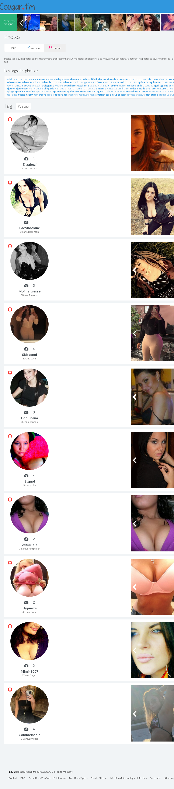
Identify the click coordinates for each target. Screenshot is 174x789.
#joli (30, 88)
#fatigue (102, 85)
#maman (78, 88)
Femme (56, 48)
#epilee (59, 85)
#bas (50, 79)
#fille (139, 85)
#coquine (139, 82)
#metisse (112, 88)
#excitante (82, 85)
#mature (101, 88)
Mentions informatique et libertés (128, 778)
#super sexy (119, 94)
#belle (83, 79)
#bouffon (133, 79)
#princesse (59, 91)
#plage (10, 91)
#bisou (102, 79)
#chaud (36, 82)
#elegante (48, 85)
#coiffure (98, 82)
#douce (26, 85)
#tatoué (140, 94)
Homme (35, 48)
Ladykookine (29, 228)
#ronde (143, 91)
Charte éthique (99, 778)
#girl (156, 85)
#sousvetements (88, 94)
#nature (151, 88)
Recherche (155, 778)
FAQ (22, 778)
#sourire (73, 94)
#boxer (143, 79)
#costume (166, 82)
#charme (26, 82)
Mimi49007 (29, 671)
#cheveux (68, 82)
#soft (42, 94)
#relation (109, 91)
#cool (120, 82)
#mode (141, 88)
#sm (36, 94)
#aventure (41, 79)
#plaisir (19, 91)
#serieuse (12, 94)
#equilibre (70, 85)
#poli (38, 91)
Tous (13, 48)
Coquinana (29, 418)
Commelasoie (29, 735)
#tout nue (164, 94)
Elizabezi (29, 164)
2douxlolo (30, 545)
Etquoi (29, 481)
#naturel (161, 88)
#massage (89, 88)
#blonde (111, 79)
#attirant (29, 79)
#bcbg (57, 79)
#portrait (47, 91)
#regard (98, 91)
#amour (18, 79)
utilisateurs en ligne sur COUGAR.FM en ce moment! (40, 772)
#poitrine (29, 91)
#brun (162, 79)
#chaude (46, 82)
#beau (65, 79)
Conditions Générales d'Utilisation (47, 778)
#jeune (11, 88)
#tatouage (152, 94)
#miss (132, 88)
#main (68, 88)
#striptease (104, 94)
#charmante (14, 82)
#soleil (50, 94)
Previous (21, 22)
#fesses (131, 85)
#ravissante (86, 91)
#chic (77, 82)
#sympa (131, 94)
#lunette (59, 88)
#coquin (128, 82)
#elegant (36, 85)
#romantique (130, 91)
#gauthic (148, 85)
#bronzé (153, 79)
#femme (113, 85)
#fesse (122, 85)
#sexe (21, 94)
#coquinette (153, 82)
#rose (152, 91)
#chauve (57, 82)
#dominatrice (14, 85)
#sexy (29, 94)
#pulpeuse (72, 91)
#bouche (122, 79)
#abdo (10, 79)
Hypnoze (29, 608)
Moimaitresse (29, 291)
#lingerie (49, 88)
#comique (110, 82)
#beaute (74, 79)
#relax (118, 91)
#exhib (93, 85)
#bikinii (92, 79)
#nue (170, 88)
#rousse (160, 91)
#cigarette (86, 82)
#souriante (61, 94)
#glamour (165, 85)
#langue (38, 88)
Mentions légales (78, 778)
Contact (12, 778)
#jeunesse (21, 88)
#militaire (123, 88)
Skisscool (29, 354)
